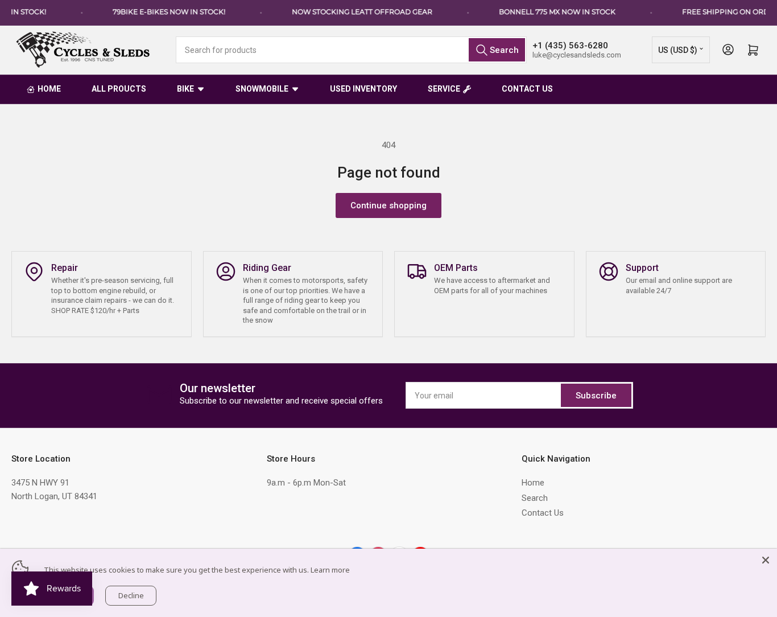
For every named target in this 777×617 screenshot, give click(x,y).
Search (535, 498)
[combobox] (351, 49)
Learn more (330, 570)
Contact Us (543, 513)
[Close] (765, 560)
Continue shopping (388, 205)
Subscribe (596, 395)
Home (533, 483)
